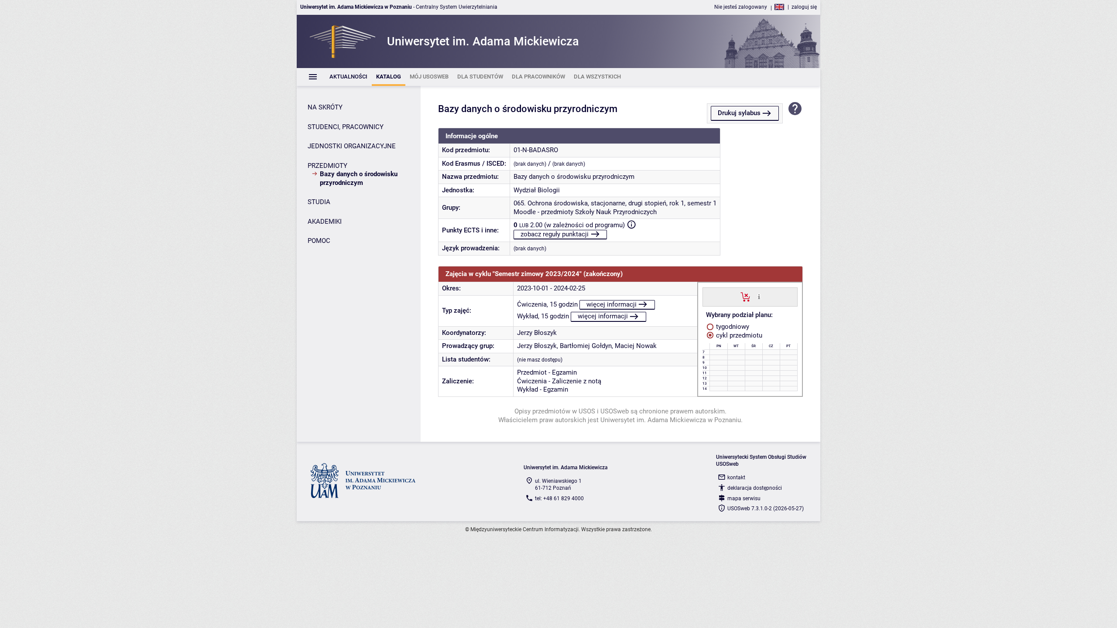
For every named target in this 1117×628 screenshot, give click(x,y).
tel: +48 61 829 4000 (559, 498)
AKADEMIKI (325, 221)
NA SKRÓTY (325, 107)
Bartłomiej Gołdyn (586, 346)
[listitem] (348, 77)
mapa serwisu (744, 498)
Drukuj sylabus (739, 113)
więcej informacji (611, 304)
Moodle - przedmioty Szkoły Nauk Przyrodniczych (585, 212)
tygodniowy (731, 327)
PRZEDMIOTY (327, 166)
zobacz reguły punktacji (555, 234)
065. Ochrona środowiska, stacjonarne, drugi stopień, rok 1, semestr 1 (615, 203)
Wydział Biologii (537, 190)
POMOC (319, 241)
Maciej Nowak (636, 346)
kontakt (736, 477)
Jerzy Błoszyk (537, 333)
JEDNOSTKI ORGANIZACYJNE (352, 146)
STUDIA (319, 202)
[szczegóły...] (759, 296)
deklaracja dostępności (754, 488)
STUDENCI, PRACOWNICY (346, 127)
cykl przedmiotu (738, 335)
